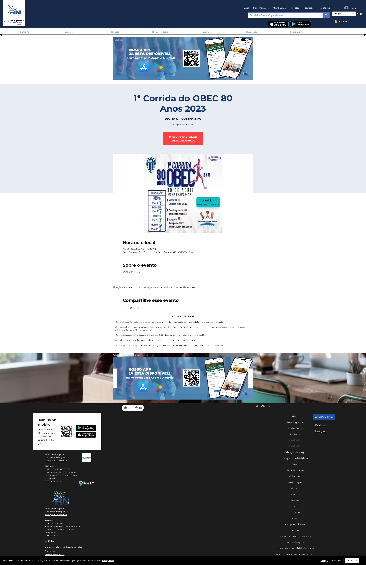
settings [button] (324, 560)
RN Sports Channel (295, 524)
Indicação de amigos (295, 452)
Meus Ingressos (295, 422)
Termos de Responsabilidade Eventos (295, 548)
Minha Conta (295, 428)
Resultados (295, 440)
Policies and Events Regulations (295, 536)
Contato (295, 512)
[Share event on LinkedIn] (138, 308)
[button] (14, 21)
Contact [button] (295, 506)
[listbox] (344, 13)
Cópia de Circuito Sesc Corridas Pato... (295, 554)
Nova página (295, 482)
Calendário (295, 476)
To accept (352, 560)
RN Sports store (295, 470)
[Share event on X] (131, 308)
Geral (295, 416)
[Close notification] (362, 544)
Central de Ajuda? (295, 542)
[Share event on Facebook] (124, 308)
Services (295, 500)
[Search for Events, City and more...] (326, 15)
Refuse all (336, 560)
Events (295, 464)
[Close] (362, 560)
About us (295, 488)
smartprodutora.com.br (56, 460)
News (295, 518)
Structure (295, 494)
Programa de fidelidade (295, 458)
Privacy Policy (108, 560)
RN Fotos (295, 434)
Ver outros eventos (183, 140)
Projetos (295, 530)
